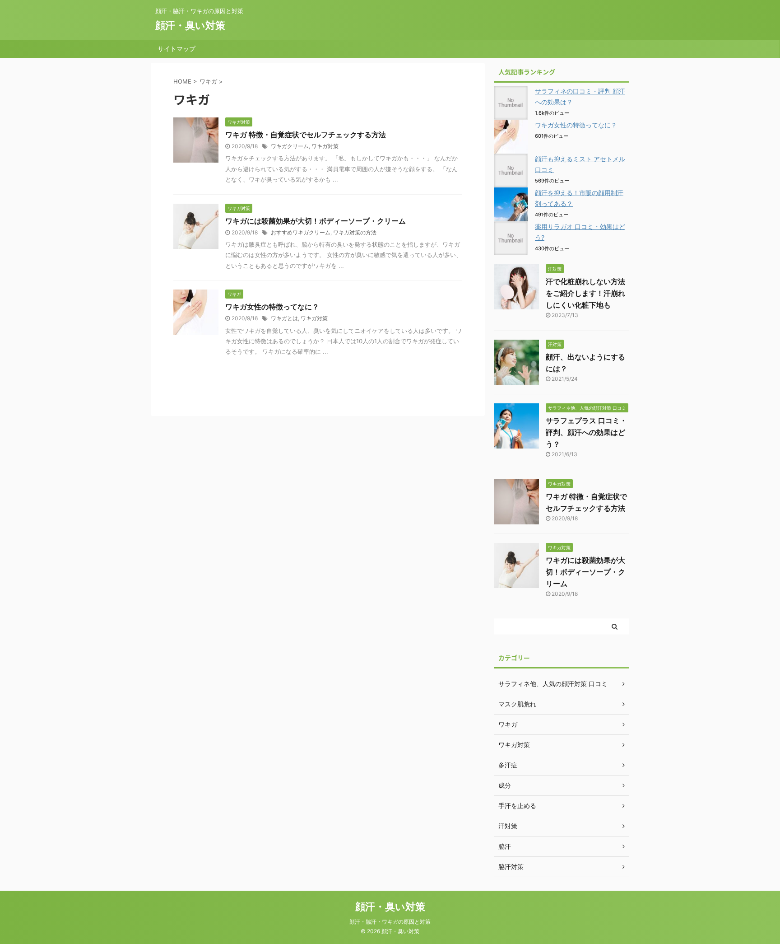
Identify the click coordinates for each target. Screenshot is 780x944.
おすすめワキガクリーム (300, 232)
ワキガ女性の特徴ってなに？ (272, 306)
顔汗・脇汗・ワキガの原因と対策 (390, 921)
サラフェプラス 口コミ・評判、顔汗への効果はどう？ (586, 432)
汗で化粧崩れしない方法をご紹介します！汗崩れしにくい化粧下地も (585, 293)
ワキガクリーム (290, 146)
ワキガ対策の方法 (354, 232)
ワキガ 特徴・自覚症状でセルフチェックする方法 (305, 134)
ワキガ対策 (325, 146)
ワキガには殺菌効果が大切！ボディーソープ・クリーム (315, 220)
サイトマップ (176, 48)
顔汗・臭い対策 (190, 25)
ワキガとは (284, 318)
